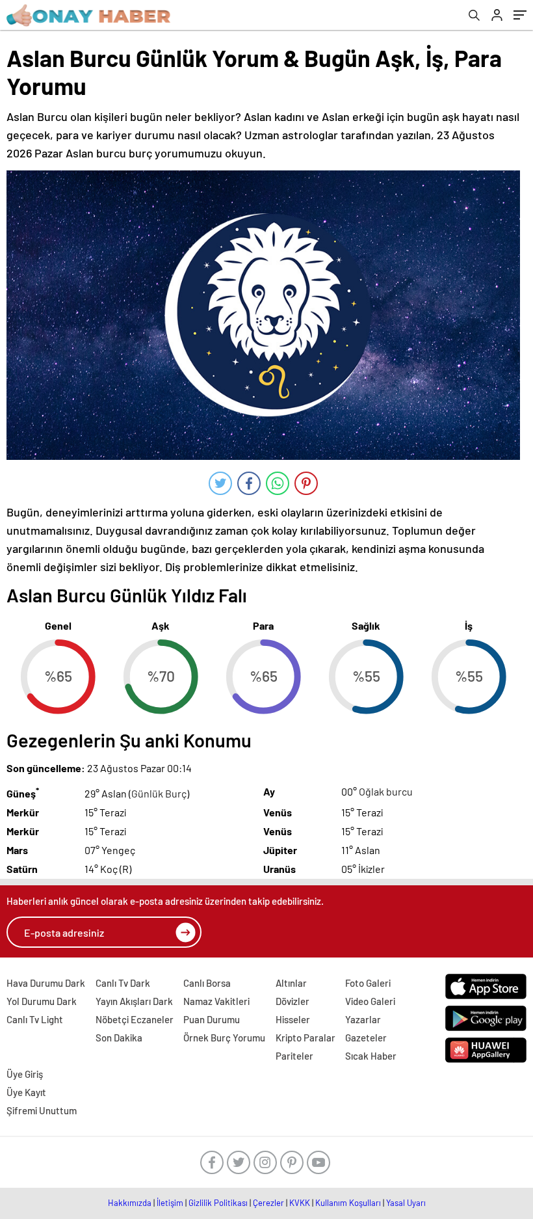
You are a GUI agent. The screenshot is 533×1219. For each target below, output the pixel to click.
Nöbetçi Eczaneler (135, 1019)
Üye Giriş (24, 1074)
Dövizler (292, 1001)
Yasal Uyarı (406, 1203)
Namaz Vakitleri (216, 1001)
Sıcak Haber (370, 1056)
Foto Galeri (368, 983)
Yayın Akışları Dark (134, 1001)
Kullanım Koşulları (348, 1203)
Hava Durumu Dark (45, 983)
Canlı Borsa (207, 983)
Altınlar (291, 983)
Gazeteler (366, 1037)
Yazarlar (363, 1019)
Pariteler (294, 1056)
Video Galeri (370, 1001)
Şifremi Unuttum (41, 1110)
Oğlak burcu (386, 791)
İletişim (170, 1203)
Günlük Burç (159, 793)
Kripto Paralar (305, 1037)
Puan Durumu (211, 1019)
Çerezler (268, 1203)
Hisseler (293, 1019)
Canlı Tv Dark (123, 983)
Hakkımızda (129, 1203)
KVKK (299, 1203)
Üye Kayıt (26, 1092)
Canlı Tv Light (34, 1019)
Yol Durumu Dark (41, 1001)
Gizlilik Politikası (218, 1203)
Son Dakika (119, 1037)
